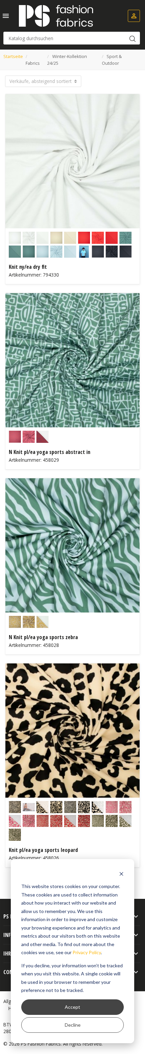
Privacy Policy (86, 952)
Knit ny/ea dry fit (28, 266)
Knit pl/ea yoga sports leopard (43, 850)
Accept (72, 1007)
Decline (73, 1025)
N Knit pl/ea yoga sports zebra (43, 637)
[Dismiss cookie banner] (121, 874)
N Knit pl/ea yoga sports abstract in (49, 452)
